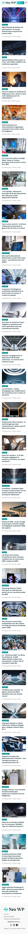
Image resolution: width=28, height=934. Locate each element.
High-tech (5, 24)
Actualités (5, 155)
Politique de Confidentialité (12, 919)
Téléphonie (5, 585)
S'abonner (20, 2)
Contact (6, 914)
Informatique (6, 253)
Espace (4, 57)
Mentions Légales (9, 916)
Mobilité (4, 452)
